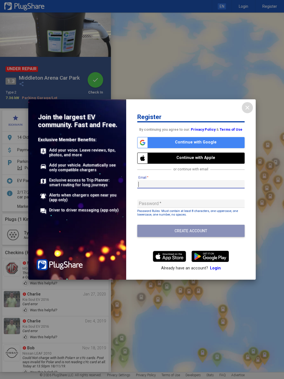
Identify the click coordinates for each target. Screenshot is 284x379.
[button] (191, 142)
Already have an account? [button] (191, 268)
